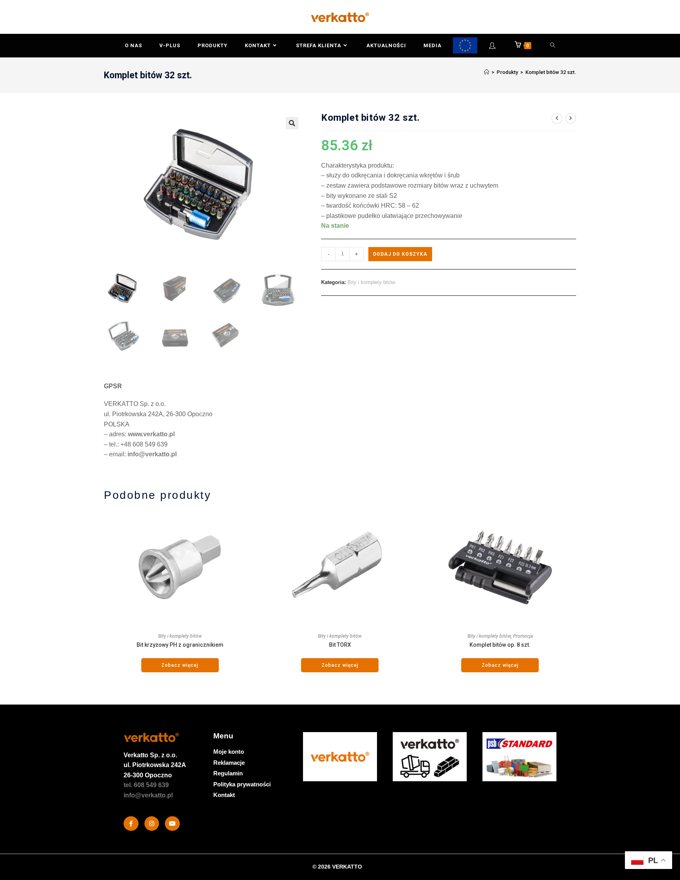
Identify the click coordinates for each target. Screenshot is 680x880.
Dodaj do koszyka (400, 254)
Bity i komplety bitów (371, 282)
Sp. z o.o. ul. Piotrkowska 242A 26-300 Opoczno (155, 765)
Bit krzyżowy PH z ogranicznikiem (180, 645)
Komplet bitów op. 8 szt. (499, 645)
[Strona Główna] (486, 72)
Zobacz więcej (179, 665)
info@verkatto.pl (152, 454)
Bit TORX (340, 645)
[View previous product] (556, 118)
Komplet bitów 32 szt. (550, 72)
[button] (292, 123)
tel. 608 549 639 (146, 785)
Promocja (523, 636)
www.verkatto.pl (151, 434)
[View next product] (570, 118)
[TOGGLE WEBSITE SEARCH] (552, 45)
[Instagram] (151, 823)
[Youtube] (172, 823)
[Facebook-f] (131, 823)
